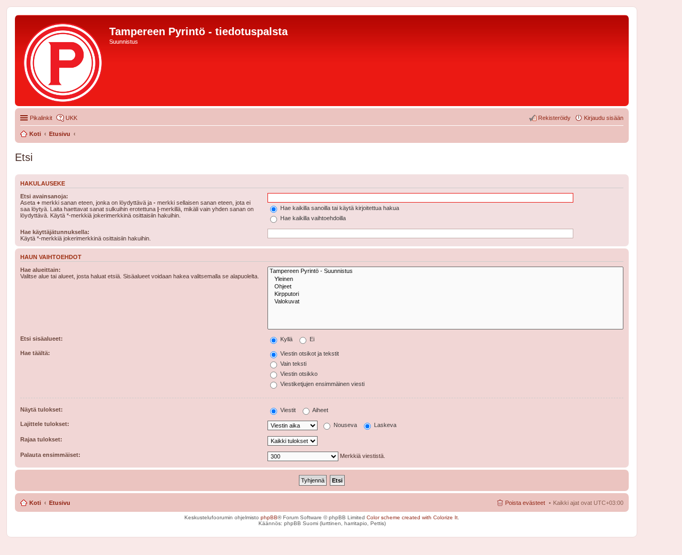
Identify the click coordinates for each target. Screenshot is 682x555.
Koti (35, 503)
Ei (311, 339)
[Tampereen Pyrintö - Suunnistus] (445, 271)
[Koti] (63, 60)
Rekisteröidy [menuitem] (554, 118)
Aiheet (319, 410)
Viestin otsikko (298, 374)
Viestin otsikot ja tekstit (309, 353)
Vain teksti (292, 363)
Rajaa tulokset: (41, 439)
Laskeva (384, 425)
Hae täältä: (35, 353)
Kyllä (286, 339)
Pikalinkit (41, 118)
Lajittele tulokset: (44, 424)
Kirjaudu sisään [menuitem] (603, 118)
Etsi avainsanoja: (44, 196)
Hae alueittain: (40, 270)
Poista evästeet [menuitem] (525, 503)
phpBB (269, 517)
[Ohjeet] (445, 287)
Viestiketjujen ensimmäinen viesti (321, 384)
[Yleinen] (445, 279)
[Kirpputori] (445, 294)
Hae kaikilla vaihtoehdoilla (312, 218)
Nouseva (344, 425)
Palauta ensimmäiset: (50, 455)
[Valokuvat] (445, 301)
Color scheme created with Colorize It (412, 517)
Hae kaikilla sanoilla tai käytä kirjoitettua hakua (339, 208)
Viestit (287, 410)
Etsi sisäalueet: (41, 338)
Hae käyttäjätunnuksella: (55, 232)
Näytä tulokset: (41, 409)
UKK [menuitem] (71, 118)
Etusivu (59, 503)
